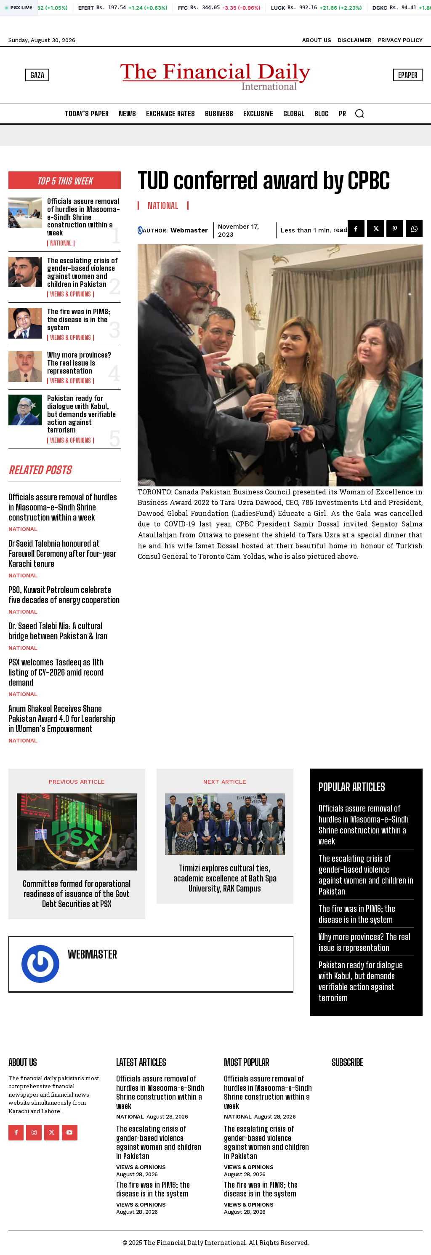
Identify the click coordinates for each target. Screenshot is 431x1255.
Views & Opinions (70, 294)
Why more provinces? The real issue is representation (79, 362)
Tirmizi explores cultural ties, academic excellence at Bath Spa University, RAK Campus (225, 878)
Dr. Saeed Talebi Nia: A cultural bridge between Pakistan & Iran (57, 631)
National (61, 243)
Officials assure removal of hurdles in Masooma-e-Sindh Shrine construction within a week (83, 217)
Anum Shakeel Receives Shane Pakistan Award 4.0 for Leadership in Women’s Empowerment (61, 718)
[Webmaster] (140, 230)
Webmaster (189, 230)
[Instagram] (33, 1132)
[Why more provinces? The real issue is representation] (25, 366)
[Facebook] (356, 228)
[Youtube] (69, 1132)
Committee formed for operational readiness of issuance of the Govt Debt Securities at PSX (76, 893)
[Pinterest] (394, 228)
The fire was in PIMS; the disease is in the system (78, 319)
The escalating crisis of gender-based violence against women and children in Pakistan (82, 272)
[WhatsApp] (414, 228)
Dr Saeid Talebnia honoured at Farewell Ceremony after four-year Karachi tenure (62, 553)
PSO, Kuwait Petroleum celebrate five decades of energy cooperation (64, 595)
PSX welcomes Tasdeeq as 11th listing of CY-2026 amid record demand (56, 672)
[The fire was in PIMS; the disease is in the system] (25, 323)
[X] (375, 228)
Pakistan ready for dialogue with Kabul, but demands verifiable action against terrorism (81, 414)
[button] (359, 113)
